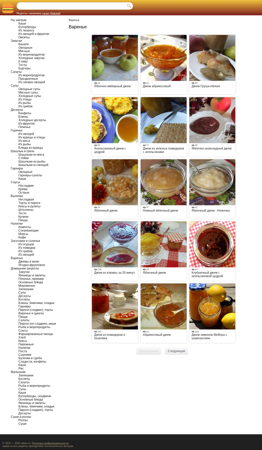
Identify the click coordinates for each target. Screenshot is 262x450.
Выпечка (17, 196)
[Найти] (129, 6)
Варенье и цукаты (31, 313)
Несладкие (26, 185)
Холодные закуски (31, 58)
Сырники (24, 354)
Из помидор (26, 247)
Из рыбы (24, 102)
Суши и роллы (21, 416)
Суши (22, 423)
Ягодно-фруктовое (31, 265)
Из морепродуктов (31, 54)
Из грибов (25, 106)
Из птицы (25, 99)
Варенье (17, 258)
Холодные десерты (32, 120)
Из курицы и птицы (31, 137)
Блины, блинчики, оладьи (36, 303)
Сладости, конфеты (32, 361)
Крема (22, 189)
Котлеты (24, 299)
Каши (22, 23)
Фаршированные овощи (35, 334)
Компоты (24, 227)
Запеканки (25, 289)
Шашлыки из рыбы (31, 161)
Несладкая (26, 199)
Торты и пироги (29, 202)
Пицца (23, 220)
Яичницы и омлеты (31, 275)
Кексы (22, 340)
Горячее (16, 130)
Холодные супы (29, 96)
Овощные (25, 47)
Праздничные (28, 78)
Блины (23, 116)
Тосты (22, 65)
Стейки (23, 158)
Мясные (24, 51)
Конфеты (24, 113)
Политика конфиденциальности (50, 443)
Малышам (18, 372)
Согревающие (28, 230)
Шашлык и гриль (22, 151)
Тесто (22, 213)
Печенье (24, 127)
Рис (21, 368)
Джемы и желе (28, 261)
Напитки (17, 223)
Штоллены (26, 209)
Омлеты (24, 37)
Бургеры (24, 68)
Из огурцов (26, 244)
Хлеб (22, 337)
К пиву (23, 61)
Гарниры (17, 168)
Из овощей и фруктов (33, 33)
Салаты (16, 71)
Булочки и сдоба (30, 358)
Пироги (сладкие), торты (35, 309)
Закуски (16, 40)
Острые (23, 192)
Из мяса (24, 140)
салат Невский (51, 13)
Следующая (176, 351)
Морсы (23, 234)
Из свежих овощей (31, 82)
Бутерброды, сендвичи (34, 396)
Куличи (23, 216)
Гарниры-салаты (30, 175)
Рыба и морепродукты (34, 327)
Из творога (26, 30)
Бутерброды (27, 27)
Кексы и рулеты (29, 206)
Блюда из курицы (30, 147)
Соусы (15, 182)
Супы (15, 85)
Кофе (22, 237)
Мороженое (26, 285)
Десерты (17, 109)
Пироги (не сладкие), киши (37, 323)
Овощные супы (29, 89)
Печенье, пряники (31, 278)
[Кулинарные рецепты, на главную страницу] (7, 7)
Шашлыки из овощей (33, 165)
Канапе (23, 44)
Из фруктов (26, 123)
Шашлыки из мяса (31, 154)
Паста (22, 351)
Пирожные (26, 344)
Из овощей (26, 133)
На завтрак (18, 20)
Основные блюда (30, 282)
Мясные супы (28, 92)
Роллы (23, 420)
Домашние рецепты (25, 268)
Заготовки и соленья (25, 240)
